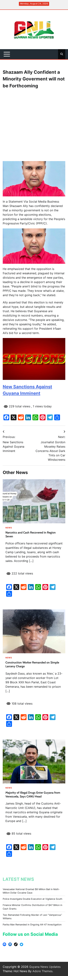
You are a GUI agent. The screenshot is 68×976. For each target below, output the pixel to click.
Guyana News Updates (45, 967)
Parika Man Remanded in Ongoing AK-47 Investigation (32, 924)
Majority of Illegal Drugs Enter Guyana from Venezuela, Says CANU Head (32, 794)
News (8, 528)
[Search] (61, 54)
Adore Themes (42, 971)
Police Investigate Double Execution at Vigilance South (32, 899)
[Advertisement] (34, 125)
